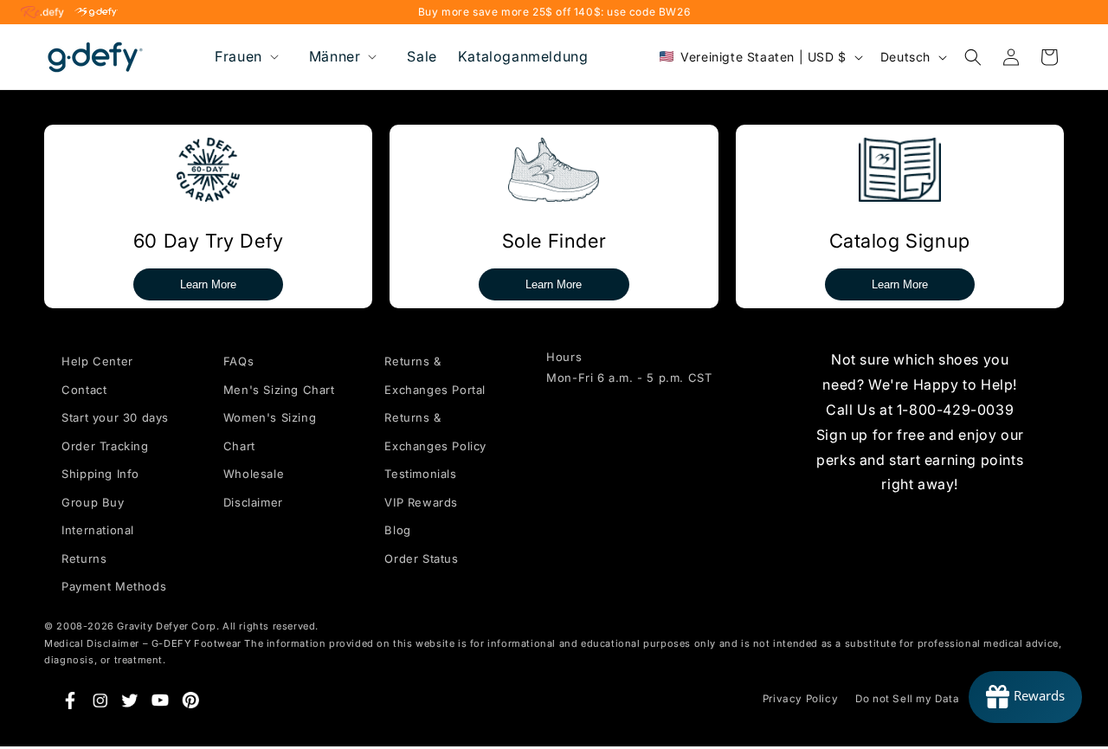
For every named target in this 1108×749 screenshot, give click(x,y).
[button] (245, 56)
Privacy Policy (800, 699)
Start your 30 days (115, 417)
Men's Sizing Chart (279, 389)
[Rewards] (1025, 697)
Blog (397, 530)
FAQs (238, 361)
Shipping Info (100, 474)
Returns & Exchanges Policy (435, 431)
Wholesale (253, 474)
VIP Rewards (421, 501)
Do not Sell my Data (907, 699)
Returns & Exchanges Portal (435, 375)
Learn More (208, 284)
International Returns (97, 544)
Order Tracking (104, 445)
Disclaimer (253, 501)
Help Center (97, 361)
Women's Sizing (269, 417)
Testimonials (420, 474)
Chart (239, 445)
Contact (83, 389)
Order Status (421, 558)
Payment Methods (113, 586)
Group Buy (92, 501)
